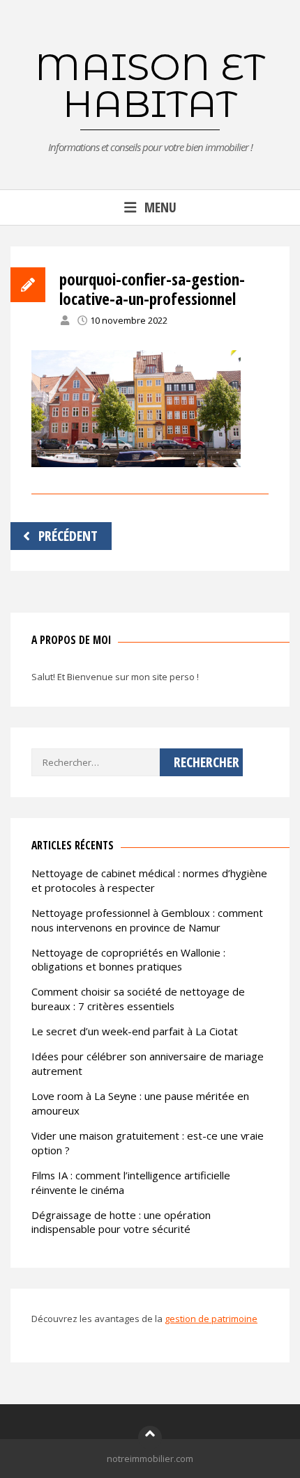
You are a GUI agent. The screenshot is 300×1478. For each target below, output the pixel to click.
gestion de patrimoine (211, 1318)
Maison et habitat (150, 85)
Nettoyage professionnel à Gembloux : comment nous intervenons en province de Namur (147, 920)
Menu (160, 207)
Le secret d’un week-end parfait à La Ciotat (134, 1031)
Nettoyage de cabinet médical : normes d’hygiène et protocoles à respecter (149, 880)
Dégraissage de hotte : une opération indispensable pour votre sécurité (121, 1222)
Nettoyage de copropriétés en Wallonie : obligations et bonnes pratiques (128, 959)
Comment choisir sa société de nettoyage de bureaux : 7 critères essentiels (138, 998)
